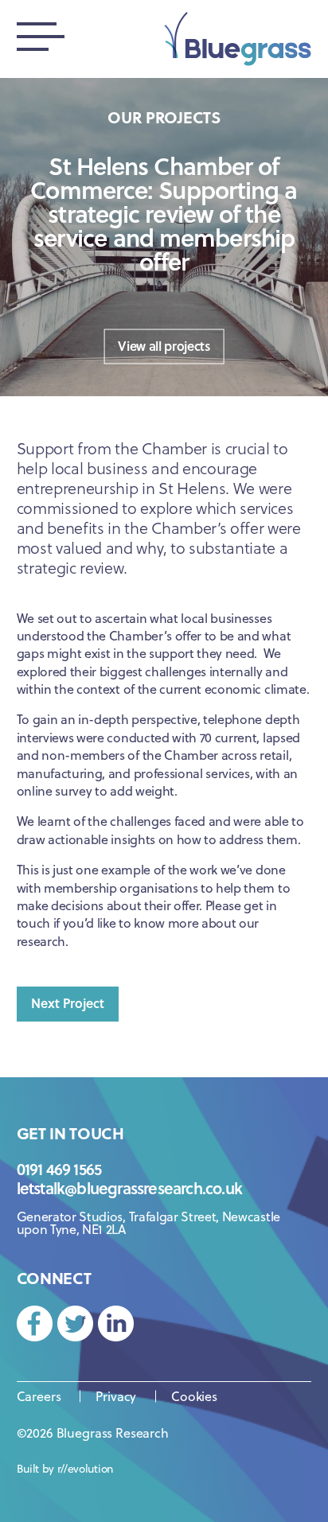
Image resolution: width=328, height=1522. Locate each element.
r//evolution (85, 1469)
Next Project (67, 1003)
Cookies (194, 1396)
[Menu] (40, 38)
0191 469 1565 (59, 1169)
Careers (39, 1396)
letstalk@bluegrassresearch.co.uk (129, 1188)
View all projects (164, 345)
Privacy (116, 1396)
